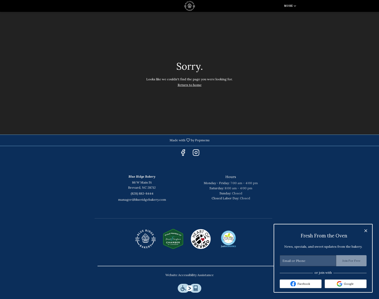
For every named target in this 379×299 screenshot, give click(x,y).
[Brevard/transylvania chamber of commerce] (173, 239)
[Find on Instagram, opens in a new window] (196, 153)
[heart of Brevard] (200, 239)
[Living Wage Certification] (228, 239)
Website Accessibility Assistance (189, 275)
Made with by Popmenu (106, 140)
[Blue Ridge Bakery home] (189, 6)
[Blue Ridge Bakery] (145, 239)
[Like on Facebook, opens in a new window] (183, 153)
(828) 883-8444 (142, 193)
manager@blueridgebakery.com (142, 200)
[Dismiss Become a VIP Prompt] (366, 230)
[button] (290, 6)
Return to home (190, 85)
